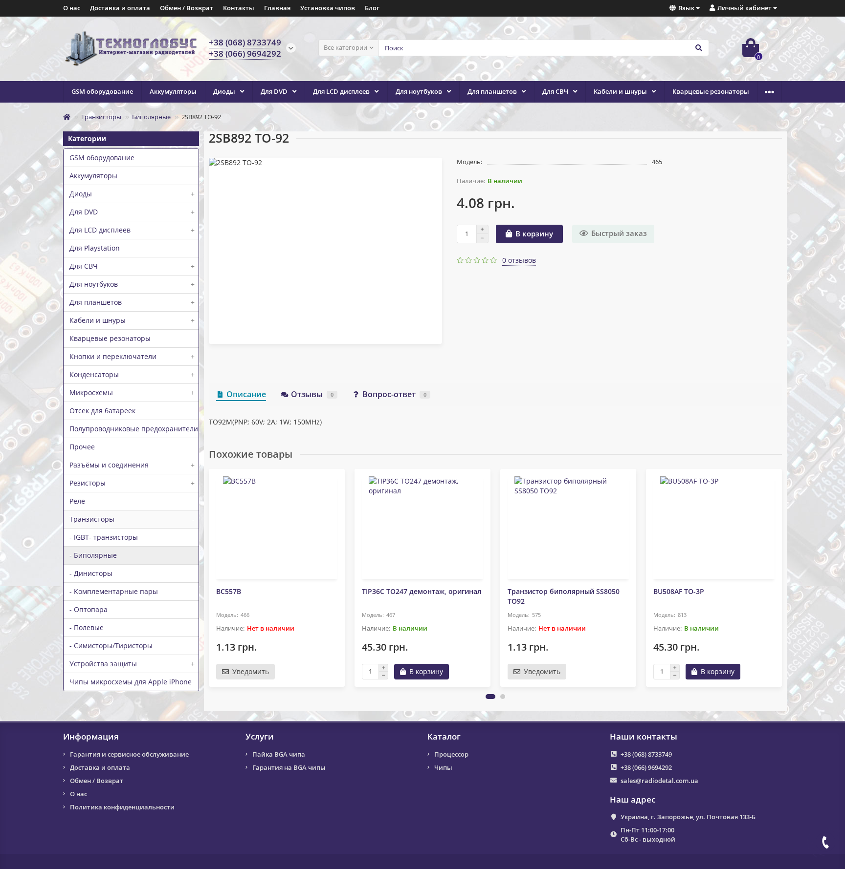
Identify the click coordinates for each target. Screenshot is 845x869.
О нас (71, 7)
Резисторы (132, 482)
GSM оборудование (102, 91)
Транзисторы (101, 116)
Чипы (443, 767)
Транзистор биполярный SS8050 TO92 (564, 596)
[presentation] (209, 577)
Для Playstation (94, 248)
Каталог (444, 736)
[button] (490, 696)
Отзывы (312, 394)
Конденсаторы (132, 374)
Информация (91, 736)
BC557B (228, 591)
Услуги (259, 736)
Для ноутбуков (419, 91)
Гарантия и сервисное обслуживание (129, 754)
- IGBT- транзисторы (103, 537)
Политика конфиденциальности (122, 807)
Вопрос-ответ (394, 394)
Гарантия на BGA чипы (289, 767)
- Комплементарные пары (113, 591)
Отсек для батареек (102, 410)
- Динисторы (90, 573)
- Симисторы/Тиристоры (111, 645)
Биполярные (151, 116)
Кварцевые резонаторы (710, 91)
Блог (372, 7)
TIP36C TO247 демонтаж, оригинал (422, 591)
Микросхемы (132, 392)
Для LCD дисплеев (341, 91)
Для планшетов (492, 91)
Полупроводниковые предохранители (133, 428)
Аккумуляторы (173, 91)
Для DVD (274, 91)
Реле (77, 501)
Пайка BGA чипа (278, 754)
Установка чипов (327, 7)
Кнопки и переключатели (132, 356)
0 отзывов (519, 260)
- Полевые (86, 627)
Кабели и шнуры (620, 91)
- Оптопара (88, 609)
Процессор (451, 754)
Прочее (82, 446)
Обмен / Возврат (186, 7)
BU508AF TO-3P (678, 591)
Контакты (238, 7)
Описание (246, 394)
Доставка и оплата (120, 7)
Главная (277, 7)
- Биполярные (93, 555)
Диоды (224, 91)
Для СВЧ (555, 91)
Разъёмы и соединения (132, 464)
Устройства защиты (132, 663)
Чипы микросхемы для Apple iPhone (130, 681)
